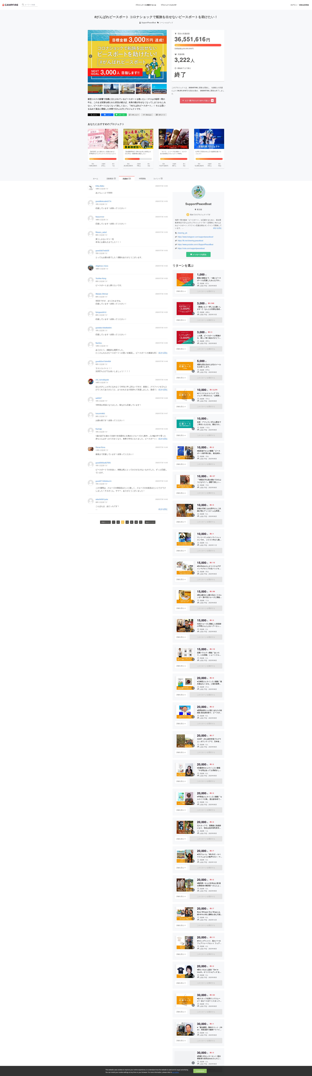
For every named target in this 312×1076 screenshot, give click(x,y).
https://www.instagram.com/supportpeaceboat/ (195, 237)
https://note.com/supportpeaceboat (191, 248)
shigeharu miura (102, 266)
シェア (108, 115)
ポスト (95, 115)
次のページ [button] (149, 522)
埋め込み (148, 115)
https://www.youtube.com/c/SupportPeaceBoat (195, 244)
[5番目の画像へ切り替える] (159, 89)
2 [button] (118, 522)
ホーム (95, 178)
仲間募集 (142, 178)
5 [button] (131, 522)
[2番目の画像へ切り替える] (111, 89)
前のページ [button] (106, 522)
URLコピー (135, 115)
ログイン (294, 5)
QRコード (162, 115)
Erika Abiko (100, 186)
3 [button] (122, 522)
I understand (200, 1071)
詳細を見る (180, 291)
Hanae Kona (100, 447)
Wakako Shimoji (102, 294)
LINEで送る (122, 115)
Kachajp (99, 429)
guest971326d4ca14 (103, 481)
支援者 (127, 178)
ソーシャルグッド (166, 22)
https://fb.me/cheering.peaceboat (190, 240)
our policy (175, 1072)
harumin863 (100, 413)
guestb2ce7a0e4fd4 (103, 361)
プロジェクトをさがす (169, 5)
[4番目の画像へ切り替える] (143, 89)
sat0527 (99, 398)
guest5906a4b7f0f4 (103, 463)
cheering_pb (182, 233)
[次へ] (164, 56)
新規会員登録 (304, 5)
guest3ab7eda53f (102, 250)
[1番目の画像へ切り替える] (95, 89)
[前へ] (90, 56)
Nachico (99, 343)
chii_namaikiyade (102, 380)
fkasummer (100, 217)
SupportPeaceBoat (148, 22)
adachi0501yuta (102, 499)
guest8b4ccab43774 (103, 201)
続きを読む (163, 352)
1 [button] (113, 522)
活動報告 (111, 178)
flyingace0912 (101, 312)
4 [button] (127, 522)
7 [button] (140, 522)
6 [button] (136, 522)
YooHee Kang (101, 278)
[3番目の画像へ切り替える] (127, 89)
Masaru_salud (101, 232)
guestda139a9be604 (104, 328)
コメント (157, 178)
